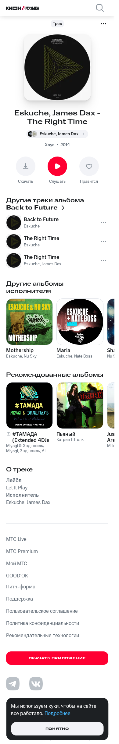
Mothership (20, 350)
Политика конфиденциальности (42, 623)
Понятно (57, 729)
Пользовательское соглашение (42, 611)
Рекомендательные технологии (42, 635)
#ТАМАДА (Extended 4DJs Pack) (30, 437)
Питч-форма (20, 587)
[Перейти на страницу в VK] (36, 683)
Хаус (49, 145)
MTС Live (16, 539)
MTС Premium (22, 551)
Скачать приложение (57, 658)
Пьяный (65, 434)
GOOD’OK (17, 576)
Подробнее (57, 713)
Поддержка (19, 599)
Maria (63, 350)
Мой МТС (16, 563)
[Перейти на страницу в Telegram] (13, 683)
